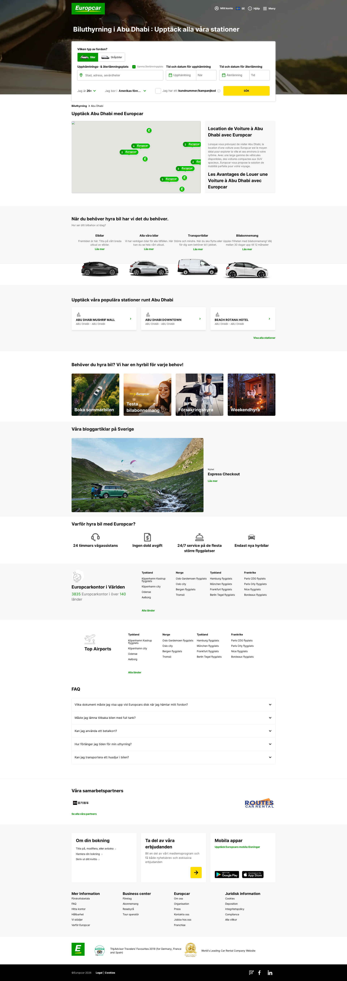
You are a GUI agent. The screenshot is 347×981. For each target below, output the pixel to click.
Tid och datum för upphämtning (188, 66)
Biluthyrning (79, 105)
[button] (145, 159)
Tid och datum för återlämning (240, 66)
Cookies (110, 972)
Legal (99, 972)
